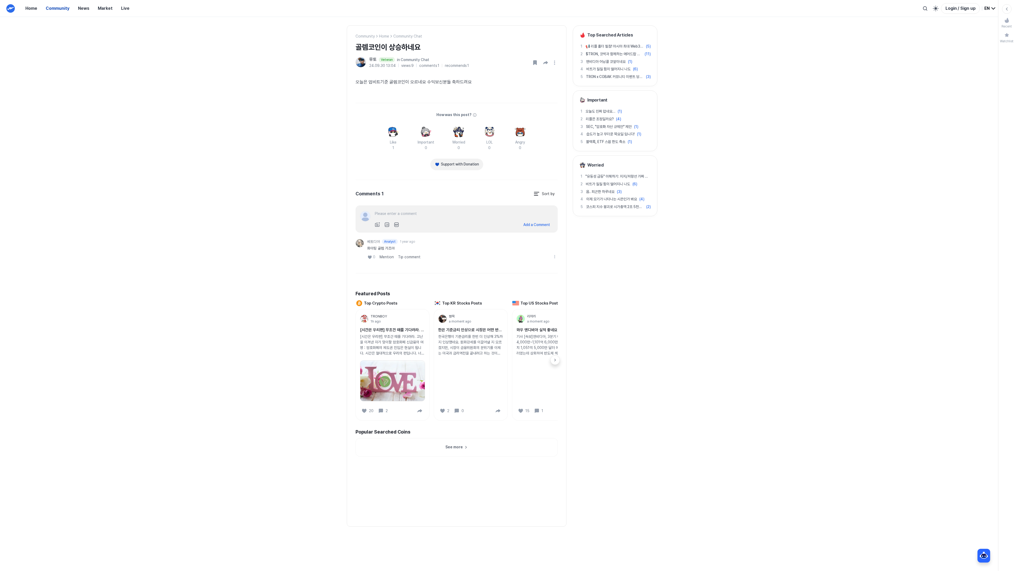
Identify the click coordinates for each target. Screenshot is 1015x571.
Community (58, 8)
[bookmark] (535, 62)
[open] (555, 62)
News (83, 8)
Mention (387, 257)
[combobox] (990, 8)
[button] (545, 62)
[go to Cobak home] (10, 8)
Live (125, 8)
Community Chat (407, 36)
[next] (555, 360)
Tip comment (409, 257)
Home (31, 8)
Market (105, 8)
